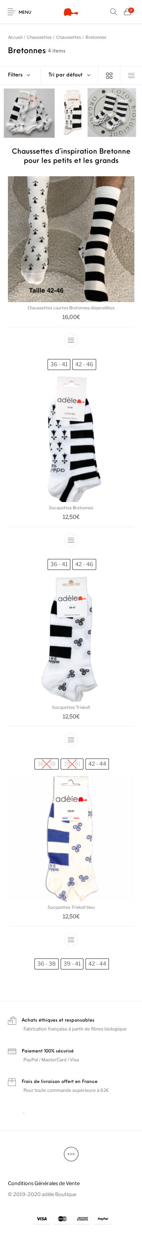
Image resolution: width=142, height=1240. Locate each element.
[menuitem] (43, 1183)
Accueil (15, 37)
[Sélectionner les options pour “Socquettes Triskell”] (71, 740)
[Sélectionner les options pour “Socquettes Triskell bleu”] (71, 939)
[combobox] (69, 75)
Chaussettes (39, 37)
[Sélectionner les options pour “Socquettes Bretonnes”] (71, 540)
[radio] (59, 365)
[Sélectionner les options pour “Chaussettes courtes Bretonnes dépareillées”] (71, 340)
